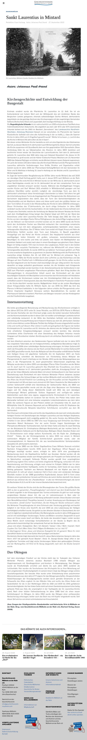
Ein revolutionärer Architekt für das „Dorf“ (10, 658)
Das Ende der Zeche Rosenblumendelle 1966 (75, 657)
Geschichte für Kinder (31, 689)
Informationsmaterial (53, 684)
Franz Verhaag (19, 22)
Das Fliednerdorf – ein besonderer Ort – (53, 657)
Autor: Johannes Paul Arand (36, 22)
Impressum (6, 729)
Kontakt (5, 734)
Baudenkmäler (12, 11)
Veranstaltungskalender (32, 691)
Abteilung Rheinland (25, 132)
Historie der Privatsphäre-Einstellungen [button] (72, 687)
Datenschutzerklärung (10, 731)
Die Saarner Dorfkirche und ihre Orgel (33, 657)
